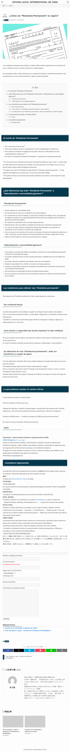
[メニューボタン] (2, 2)
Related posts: (16, 122)
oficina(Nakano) (40, 499)
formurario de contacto (20, 479)
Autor (13, 117)
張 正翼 (12, 687)
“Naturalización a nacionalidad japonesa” (23, 101)
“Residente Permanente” (19, 99)
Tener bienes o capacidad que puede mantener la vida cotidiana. (30, 109)
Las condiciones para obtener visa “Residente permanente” (28, 104)
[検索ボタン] (68, 2)
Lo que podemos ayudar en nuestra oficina (22, 114)
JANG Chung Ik (14, 440)
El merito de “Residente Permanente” (21, 91)
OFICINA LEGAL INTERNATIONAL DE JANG (35, 2)
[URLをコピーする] (62, 650)
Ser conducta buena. (18, 106)
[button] (8, 650)
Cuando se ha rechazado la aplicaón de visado (21, 628)
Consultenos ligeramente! (17, 120)
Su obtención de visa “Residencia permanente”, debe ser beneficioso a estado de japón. (37, 111)
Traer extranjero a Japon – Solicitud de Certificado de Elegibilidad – (28, 630)
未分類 (6, 20)
